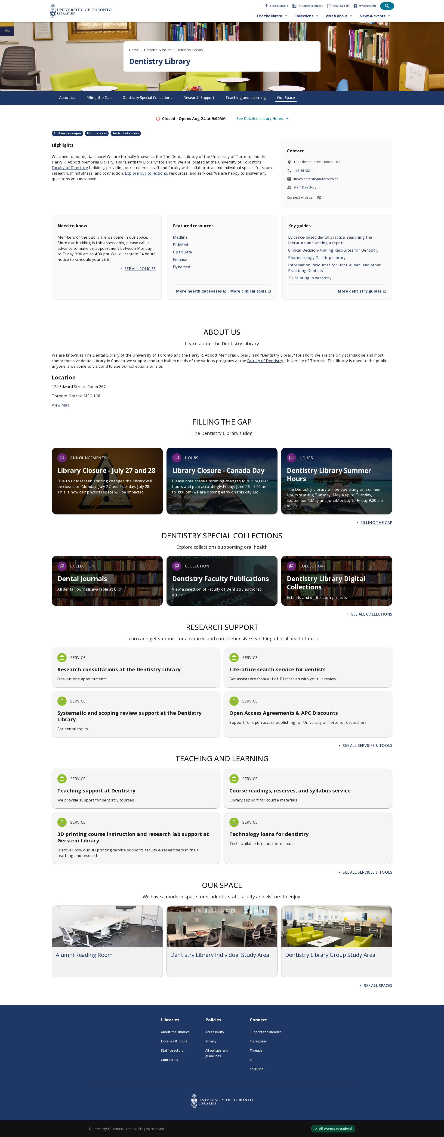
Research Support (198, 97)
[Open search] (387, 6)
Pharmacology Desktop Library (316, 257)
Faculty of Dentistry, (265, 360)
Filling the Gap (98, 97)
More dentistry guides (360, 291)
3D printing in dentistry (309, 277)
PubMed (180, 244)
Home (134, 50)
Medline (180, 237)
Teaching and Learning (245, 97)
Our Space (286, 97)
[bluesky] (319, 197)
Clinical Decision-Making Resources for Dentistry (333, 250)
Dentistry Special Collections (147, 97)
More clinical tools (248, 291)
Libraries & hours (158, 50)
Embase (180, 259)
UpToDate (182, 252)
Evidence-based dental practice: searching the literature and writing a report (330, 240)
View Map (61, 405)
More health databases (199, 291)
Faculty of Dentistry (70, 167)
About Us (67, 97)
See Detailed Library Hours (260, 118)
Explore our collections (146, 173)
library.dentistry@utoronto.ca (315, 179)
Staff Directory (304, 187)
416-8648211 (303, 170)
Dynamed (181, 266)
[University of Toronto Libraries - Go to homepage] (222, 1106)
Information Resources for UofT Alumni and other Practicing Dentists (334, 267)
